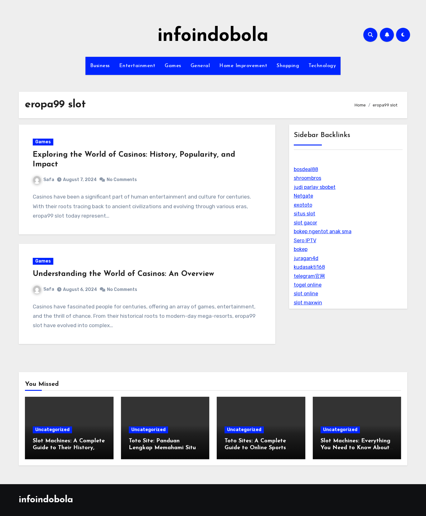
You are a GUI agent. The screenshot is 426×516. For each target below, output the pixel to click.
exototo (303, 205)
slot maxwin (308, 303)
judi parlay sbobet (315, 187)
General (200, 65)
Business (100, 65)
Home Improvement (243, 65)
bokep (300, 249)
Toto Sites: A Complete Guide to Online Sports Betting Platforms (255, 447)
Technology (322, 65)
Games (173, 65)
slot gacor (305, 223)
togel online (308, 285)
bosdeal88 (306, 169)
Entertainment (137, 65)
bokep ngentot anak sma (322, 231)
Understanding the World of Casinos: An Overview (123, 274)
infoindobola (213, 36)
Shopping (288, 65)
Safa (48, 179)
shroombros (307, 178)
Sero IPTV (305, 240)
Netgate (303, 196)
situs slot (304, 214)
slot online (306, 294)
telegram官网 (309, 276)
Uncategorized (52, 429)
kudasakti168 (309, 267)
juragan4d (306, 258)
